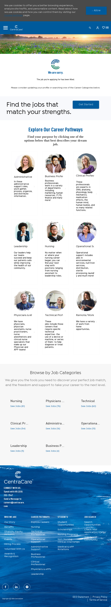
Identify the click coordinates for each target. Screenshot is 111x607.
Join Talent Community (91, 538)
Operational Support (38, 540)
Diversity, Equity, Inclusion (13, 533)
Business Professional (38, 555)
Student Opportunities (66, 523)
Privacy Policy (100, 597)
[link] (24, 176)
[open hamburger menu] (5, 28)
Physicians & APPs (41, 569)
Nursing (35, 527)
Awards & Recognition (11, 555)
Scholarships (65, 529)
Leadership (37, 574)
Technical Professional (38, 533)
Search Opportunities (92, 523)
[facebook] (5, 587)
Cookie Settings (13, 15)
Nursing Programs (68, 534)
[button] (98, 27)
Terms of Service (98, 600)
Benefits (9, 527)
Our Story (9, 522)
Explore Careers (40, 522)
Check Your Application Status (95, 531)
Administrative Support (39, 548)
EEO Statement (81, 597)
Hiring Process (12, 544)
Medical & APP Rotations (66, 548)
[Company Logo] (16, 27)
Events (8, 539)
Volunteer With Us (14, 549)
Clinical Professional (38, 563)
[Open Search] (90, 28)
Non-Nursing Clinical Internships (69, 540)
